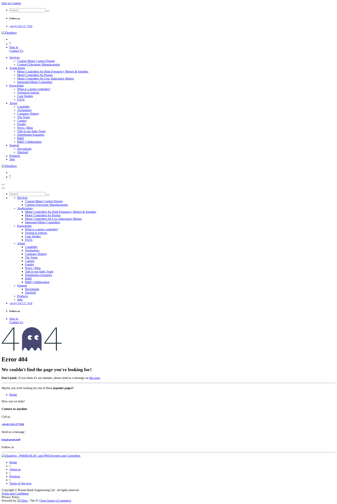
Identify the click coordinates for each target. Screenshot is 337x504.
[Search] (47, 11)
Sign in (13, 47)
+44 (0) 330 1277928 (13, 424)
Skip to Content (11, 3)
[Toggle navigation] (3, 184)
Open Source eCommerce (55, 500)
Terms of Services (20, 483)
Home (13, 394)
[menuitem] (14, 57)
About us (15, 469)
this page (94, 378)
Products (14, 476)
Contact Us (16, 50)
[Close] (3, 188)
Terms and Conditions (15, 493)
